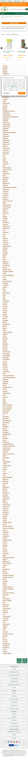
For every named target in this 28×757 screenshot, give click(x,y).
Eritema (4, 336)
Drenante (5, 287)
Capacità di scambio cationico (10, 187)
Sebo (4, 567)
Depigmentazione (7, 246)
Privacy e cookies (14, 678)
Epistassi (5, 328)
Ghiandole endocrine (7, 387)
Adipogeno (5, 71)
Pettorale (5, 520)
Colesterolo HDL (6, 226)
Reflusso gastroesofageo (8, 557)
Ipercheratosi (6, 418)
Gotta (4, 399)
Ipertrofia (5, 436)
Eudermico (5, 346)
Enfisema (5, 314)
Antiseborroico (6, 144)
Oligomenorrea (6, 499)
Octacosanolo (6, 493)
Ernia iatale (5, 338)
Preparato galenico (7, 540)
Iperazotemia (6, 416)
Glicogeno (5, 391)
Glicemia (5, 389)
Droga (4, 289)
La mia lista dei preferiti (14, 726)
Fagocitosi (5, 349)
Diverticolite (5, 283)
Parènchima (5, 514)
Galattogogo (5, 381)
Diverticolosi (5, 285)
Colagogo (5, 216)
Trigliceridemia (6, 624)
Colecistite (5, 218)
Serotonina (5, 581)
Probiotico (5, 542)
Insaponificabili (6, 410)
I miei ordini (14, 720)
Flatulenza (5, 365)
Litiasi (4, 475)
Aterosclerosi (6, 163)
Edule (4, 297)
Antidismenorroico (7, 115)
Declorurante (6, 242)
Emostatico (5, 306)
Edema (4, 295)
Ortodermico (5, 508)
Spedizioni (14, 692)
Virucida (4, 649)
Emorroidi (5, 304)
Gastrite (4, 385)
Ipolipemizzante (6, 450)
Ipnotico (4, 440)
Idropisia (5, 403)
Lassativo (5, 463)
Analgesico (5, 99)
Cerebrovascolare (7, 205)
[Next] (26, 48)
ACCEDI (11, 1)
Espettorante (5, 344)
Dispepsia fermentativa (8, 271)
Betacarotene (6, 177)
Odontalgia (5, 495)
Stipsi (4, 602)
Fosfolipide (5, 369)
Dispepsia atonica (7, 269)
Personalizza (6, 93)
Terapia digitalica (7, 616)
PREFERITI (4, 1)
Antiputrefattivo (6, 140)
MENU (3, 13)
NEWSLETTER (24, 13)
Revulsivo (5, 559)
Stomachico (5, 606)
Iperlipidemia (6, 426)
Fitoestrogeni (6, 357)
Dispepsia (5, 267)
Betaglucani (5, 179)
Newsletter (14, 737)
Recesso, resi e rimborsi (14, 708)
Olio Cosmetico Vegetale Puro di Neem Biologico (22, 52)
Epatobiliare (5, 320)
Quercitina (5, 549)
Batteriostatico (6, 173)
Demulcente (5, 244)
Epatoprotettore (6, 324)
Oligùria (4, 500)
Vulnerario (5, 651)
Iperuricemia (5, 438)
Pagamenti (14, 696)
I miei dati (14, 713)
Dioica (4, 257)
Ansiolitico (5, 107)
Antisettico (5, 146)
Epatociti (5, 322)
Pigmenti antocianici (7, 526)
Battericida (5, 171)
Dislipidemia (5, 261)
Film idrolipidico (6, 355)
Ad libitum (5, 66)
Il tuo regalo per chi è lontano (14, 684)
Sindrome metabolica (8, 587)
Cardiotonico (6, 191)
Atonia (4, 165)
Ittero (4, 459)
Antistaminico (6, 150)
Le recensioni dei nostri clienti (14, 675)
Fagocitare (5, 347)
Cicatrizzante (6, 212)
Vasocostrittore (6, 643)
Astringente (5, 162)
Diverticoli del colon (7, 281)
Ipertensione (5, 430)
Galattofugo (5, 379)
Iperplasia (5, 428)
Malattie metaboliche (7, 477)
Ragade (4, 555)
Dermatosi (5, 252)
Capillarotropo (6, 189)
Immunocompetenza (7, 405)
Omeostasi (5, 502)
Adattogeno (5, 68)
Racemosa (5, 551)
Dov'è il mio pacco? (14, 705)
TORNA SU (25, 661)
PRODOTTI (17, 13)
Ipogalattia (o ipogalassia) (9, 446)
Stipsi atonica (6, 604)
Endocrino (5, 308)
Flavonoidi (5, 367)
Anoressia (5, 105)
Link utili (14, 687)
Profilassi (5, 544)
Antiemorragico (6, 122)
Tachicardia (5, 612)
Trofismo (5, 628)
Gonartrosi (5, 397)
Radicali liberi (6, 553)
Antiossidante (6, 136)
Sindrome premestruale (8, 589)
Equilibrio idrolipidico (7, 332)
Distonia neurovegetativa (8, 275)
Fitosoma (5, 362)
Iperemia (5, 424)
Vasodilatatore (6, 645)
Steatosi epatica (6, 598)
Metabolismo (6, 479)
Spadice (4, 591)
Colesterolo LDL (6, 228)
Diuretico (5, 279)
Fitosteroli (5, 363)
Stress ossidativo (7, 608)
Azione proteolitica (7, 167)
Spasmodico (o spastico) (8, 592)
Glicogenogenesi (6, 393)
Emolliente (5, 302)
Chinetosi (5, 210)
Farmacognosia (6, 353)
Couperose (5, 238)
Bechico (4, 175)
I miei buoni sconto (14, 723)
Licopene (5, 469)
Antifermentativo (6, 126)
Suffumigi (5, 610)
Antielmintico (6, 118)
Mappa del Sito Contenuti (20, 755)
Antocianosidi (6, 152)
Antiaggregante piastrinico (9, 111)
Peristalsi (5, 518)
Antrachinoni (6, 154)
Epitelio (4, 330)
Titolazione (5, 620)
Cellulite (4, 203)
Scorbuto (5, 565)
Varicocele (5, 639)
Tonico (4, 622)
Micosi (4, 485)
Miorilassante (6, 487)
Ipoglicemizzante (6, 448)
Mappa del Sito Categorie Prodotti (9, 755)
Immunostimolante (7, 408)
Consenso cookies (14, 681)
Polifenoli (5, 530)
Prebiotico (5, 538)
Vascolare (5, 641)
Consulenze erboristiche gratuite (14, 731)
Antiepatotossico (6, 124)
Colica (4, 230)
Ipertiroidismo (6, 432)
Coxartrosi (5, 240)
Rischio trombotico (7, 563)
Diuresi (4, 277)
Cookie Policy (14, 86)
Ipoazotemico (6, 442)
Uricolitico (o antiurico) (8, 634)
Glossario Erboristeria (18, 16)
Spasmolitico (6, 594)
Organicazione (6, 506)
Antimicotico (5, 134)
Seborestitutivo (6, 569)
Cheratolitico (5, 209)
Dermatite (5, 250)
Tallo (4, 614)
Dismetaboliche (6, 265)
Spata (4, 596)
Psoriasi (4, 547)
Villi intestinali (6, 647)
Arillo (4, 156)
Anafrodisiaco (6, 97)
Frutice (4, 373)
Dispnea (4, 273)
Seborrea (5, 571)
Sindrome (5, 585)
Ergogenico (5, 334)
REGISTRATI (18, 1)
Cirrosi (4, 214)
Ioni (3, 414)
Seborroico (5, 573)
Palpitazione (5, 510)
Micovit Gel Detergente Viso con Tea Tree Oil (8, 52)
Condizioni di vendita (14, 699)
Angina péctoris (6, 103)
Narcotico (5, 491)
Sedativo (5, 579)
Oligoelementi (6, 497)
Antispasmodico (6, 148)
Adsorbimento (6, 73)
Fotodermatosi (6, 371)
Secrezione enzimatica (8, 577)
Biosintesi (5, 181)
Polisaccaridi (6, 532)
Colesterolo (5, 224)
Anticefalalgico (6, 113)
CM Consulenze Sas (13, 750)
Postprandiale (6, 536)
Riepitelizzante (6, 561)
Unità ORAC (5, 632)
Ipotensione (5, 452)
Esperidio (5, 342)
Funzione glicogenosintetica (9, 377)
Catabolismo (6, 195)
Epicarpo (5, 326)
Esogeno (5, 340)
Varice (4, 638)
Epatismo (5, 318)
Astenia (4, 160)
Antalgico (5, 109)
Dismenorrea (6, 263)
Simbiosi (5, 583)
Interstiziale (5, 412)
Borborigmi (5, 185)
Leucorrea (5, 467)
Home (2, 16)
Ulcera (4, 630)
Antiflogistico (6, 128)
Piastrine (5, 524)
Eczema (4, 291)
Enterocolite (5, 316)
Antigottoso (5, 130)
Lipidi (4, 471)
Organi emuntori (6, 504)
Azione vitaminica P (7, 169)
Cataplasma (5, 199)
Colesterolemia (6, 222)
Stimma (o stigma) (7, 600)
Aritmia (4, 158)
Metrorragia (5, 483)
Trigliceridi (5, 626)
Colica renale (6, 232)
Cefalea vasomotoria (7, 201)
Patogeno (5, 516)
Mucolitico (5, 489)
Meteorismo (5, 481)
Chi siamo (14, 668)
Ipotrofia (5, 455)
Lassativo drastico (7, 465)
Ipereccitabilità (6, 422)
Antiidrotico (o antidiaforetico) (9, 132)
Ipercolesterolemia (7, 420)
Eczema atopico (6, 293)
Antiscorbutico (6, 142)
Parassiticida (6, 512)
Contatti (14, 734)
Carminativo (5, 193)
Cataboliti (5, 197)
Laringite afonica (6, 461)
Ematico (4, 299)
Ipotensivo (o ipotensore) (8, 454)
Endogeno (5, 310)
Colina (4, 234)
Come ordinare (14, 702)
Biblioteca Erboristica (9, 16)
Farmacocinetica (6, 351)
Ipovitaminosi (6, 457)
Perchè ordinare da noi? (14, 672)
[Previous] (1, 48)
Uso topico (5, 636)
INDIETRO (19, 661)
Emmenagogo (6, 301)
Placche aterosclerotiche (8, 528)
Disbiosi (4, 259)
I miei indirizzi (14, 717)
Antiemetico (5, 120)
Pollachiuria (5, 534)
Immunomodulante (7, 407)
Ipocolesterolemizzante (8, 444)
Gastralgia (5, 383)
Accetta (21, 93)
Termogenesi (6, 618)
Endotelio (5, 312)
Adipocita (5, 70)
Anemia (4, 101)
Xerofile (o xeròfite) (7, 653)
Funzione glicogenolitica (8, 375)
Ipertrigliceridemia (7, 434)
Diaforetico (5, 254)
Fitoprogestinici (6, 359)
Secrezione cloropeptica (8, 575)
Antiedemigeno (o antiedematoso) (10, 117)
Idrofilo (4, 401)
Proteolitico (5, 546)
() (25, 1)
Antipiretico (5, 138)
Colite (4, 236)
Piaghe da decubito (7, 522)
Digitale (4, 255)
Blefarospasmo (6, 183)
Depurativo (5, 248)
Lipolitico (5, 473)
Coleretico (5, 220)
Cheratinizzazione (7, 207)
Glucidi (4, 395)
